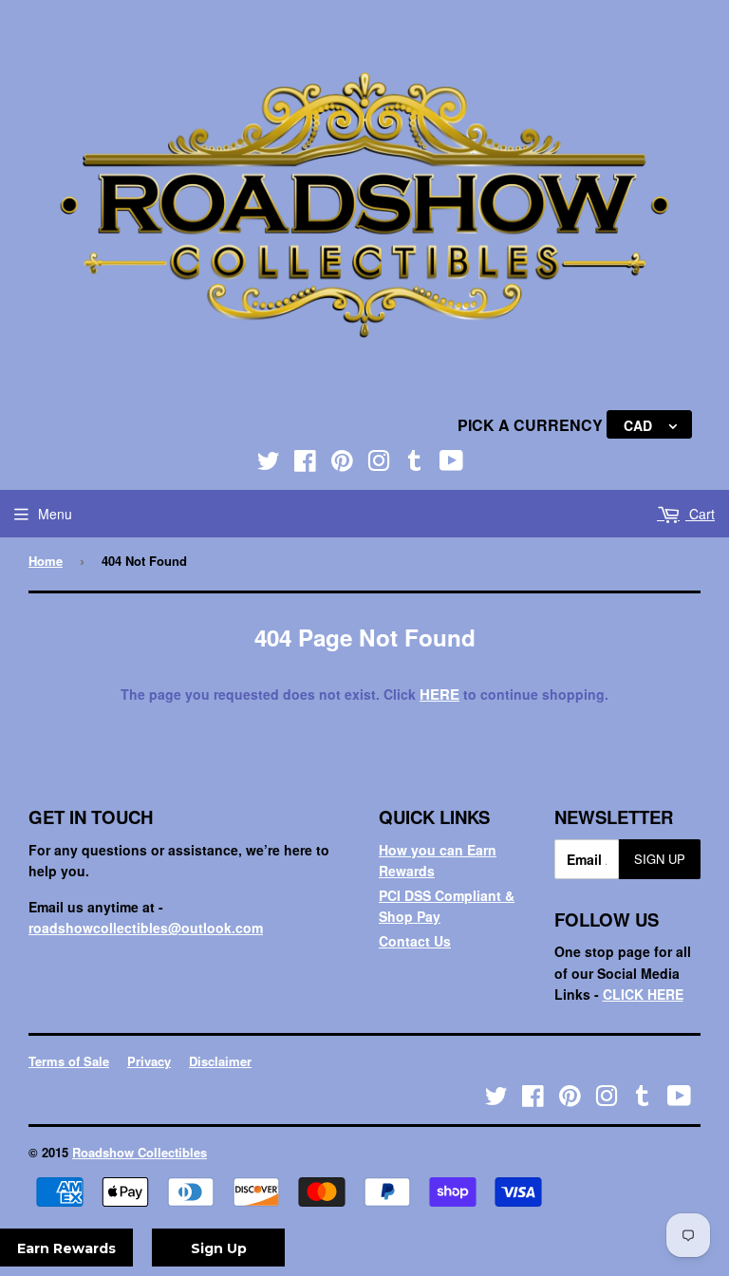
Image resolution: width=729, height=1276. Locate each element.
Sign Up (659, 859)
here (439, 694)
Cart (700, 513)
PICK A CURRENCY (532, 425)
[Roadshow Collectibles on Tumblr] (414, 464)
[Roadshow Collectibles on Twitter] (268, 464)
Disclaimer (220, 1061)
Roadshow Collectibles (139, 1152)
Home (45, 561)
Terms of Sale (68, 1061)
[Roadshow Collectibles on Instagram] (378, 464)
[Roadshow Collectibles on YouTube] (451, 464)
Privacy (149, 1061)
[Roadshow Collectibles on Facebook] (305, 464)
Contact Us (415, 940)
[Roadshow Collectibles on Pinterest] (342, 464)
